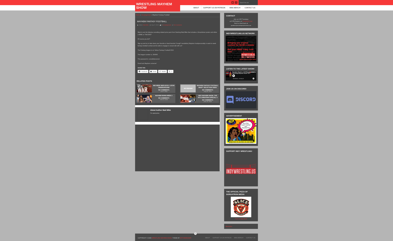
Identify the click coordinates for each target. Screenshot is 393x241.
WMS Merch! (234, 8)
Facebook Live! (247, 21)
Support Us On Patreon (214, 8)
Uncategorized (146, 15)
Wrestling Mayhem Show (154, 5)
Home (138, 15)
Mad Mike (146, 25)
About (196, 8)
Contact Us (250, 8)
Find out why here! (241, 219)
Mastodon (229, 226)
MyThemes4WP (185, 238)
